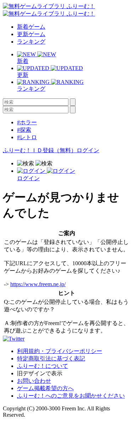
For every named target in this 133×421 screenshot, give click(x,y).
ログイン (88, 150)
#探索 (24, 130)
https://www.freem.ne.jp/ (38, 284)
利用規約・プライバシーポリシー (59, 351)
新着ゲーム (31, 27)
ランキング (31, 42)
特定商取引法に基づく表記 (51, 358)
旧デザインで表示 (39, 373)
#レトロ (27, 137)
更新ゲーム (31, 34)
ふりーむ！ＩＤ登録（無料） (40, 150)
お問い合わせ (34, 381)
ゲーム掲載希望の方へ (45, 388)
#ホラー (27, 122)
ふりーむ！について (42, 366)
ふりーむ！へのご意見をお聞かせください (71, 396)
